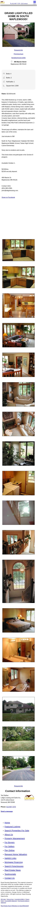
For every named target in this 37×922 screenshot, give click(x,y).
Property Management (15, 838)
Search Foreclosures (14, 866)
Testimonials (10, 874)
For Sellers (9, 846)
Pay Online (10, 850)
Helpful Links (10, 858)
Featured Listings (12, 826)
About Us (9, 834)
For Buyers (10, 842)
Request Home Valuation (16, 854)
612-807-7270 (11, 807)
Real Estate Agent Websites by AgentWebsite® (15, 906)
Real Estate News (13, 870)
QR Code (3, 899)
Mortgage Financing (14, 862)
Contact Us (10, 878)
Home (7, 822)
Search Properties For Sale (17, 830)
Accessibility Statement (11, 901)
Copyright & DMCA (19, 899)
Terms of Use (10, 899)
